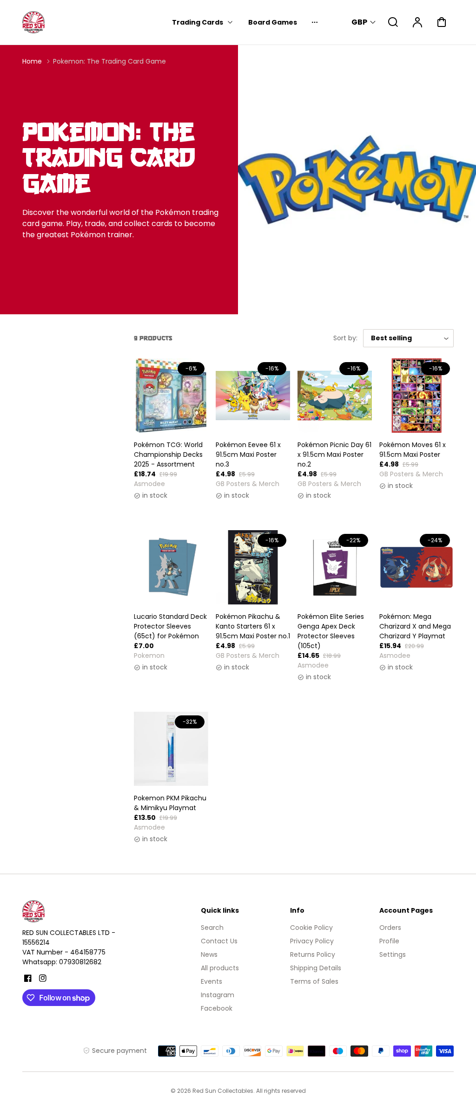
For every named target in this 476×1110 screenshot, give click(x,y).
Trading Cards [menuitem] (197, 22)
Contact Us (219, 941)
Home (32, 61)
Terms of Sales (314, 981)
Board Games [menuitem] (272, 22)
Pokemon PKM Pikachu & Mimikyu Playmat (170, 802)
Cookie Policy (311, 927)
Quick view (171, 407)
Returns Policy (312, 954)
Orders (390, 927)
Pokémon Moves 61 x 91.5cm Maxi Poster (412, 449)
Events (211, 981)
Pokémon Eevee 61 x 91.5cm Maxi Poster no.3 (248, 454)
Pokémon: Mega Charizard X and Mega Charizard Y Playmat (415, 626)
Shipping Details (315, 968)
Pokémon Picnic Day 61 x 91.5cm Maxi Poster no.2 (334, 454)
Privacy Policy (312, 941)
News (209, 954)
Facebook (216, 1008)
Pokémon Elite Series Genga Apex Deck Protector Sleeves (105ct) (331, 631)
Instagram (217, 995)
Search (212, 927)
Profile (389, 941)
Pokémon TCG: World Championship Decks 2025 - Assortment (168, 454)
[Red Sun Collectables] (80, 911)
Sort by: (345, 338)
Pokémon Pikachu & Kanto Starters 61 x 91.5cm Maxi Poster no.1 (253, 626)
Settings (392, 954)
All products (220, 968)
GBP (359, 22)
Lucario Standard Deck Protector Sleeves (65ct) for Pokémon (170, 626)
